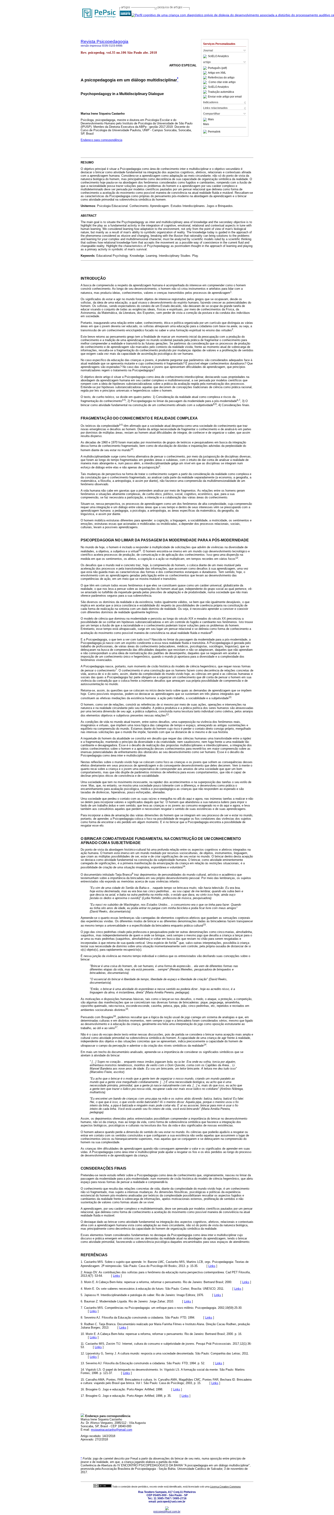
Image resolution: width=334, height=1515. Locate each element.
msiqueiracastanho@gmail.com (111, 1429)
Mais (211, 119)
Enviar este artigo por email (225, 96)
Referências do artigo (221, 77)
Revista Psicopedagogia (104, 41)
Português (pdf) (217, 68)
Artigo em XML (217, 72)
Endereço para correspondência (101, 140)
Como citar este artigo (222, 82)
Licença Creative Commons (225, 1486)
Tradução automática (221, 91)
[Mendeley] (205, 119)
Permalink (214, 131)
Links (211, 1266)
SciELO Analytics (218, 56)
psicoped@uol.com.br (166, 1511)
